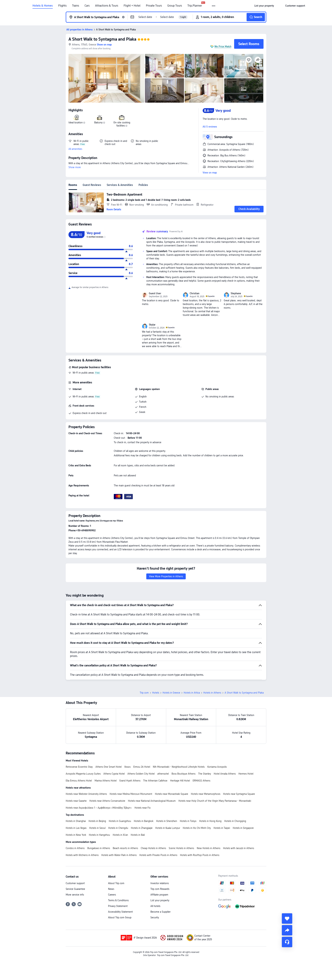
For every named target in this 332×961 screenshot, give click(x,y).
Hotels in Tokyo (188, 821)
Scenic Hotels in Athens (181, 848)
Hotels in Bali (138, 834)
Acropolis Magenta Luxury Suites (83, 773)
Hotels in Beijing (97, 821)
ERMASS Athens (201, 780)
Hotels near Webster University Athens (86, 794)
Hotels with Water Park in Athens (119, 855)
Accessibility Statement (120, 911)
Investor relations (159, 883)
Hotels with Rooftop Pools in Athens (199, 855)
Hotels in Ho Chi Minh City (197, 828)
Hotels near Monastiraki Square (171, 794)
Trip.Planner (194, 5)
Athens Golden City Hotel (141, 773)
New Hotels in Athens (208, 848)
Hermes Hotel (245, 773)
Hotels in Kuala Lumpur (167, 828)
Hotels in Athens (212, 692)
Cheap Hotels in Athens (153, 848)
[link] (264, 6)
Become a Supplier (160, 911)
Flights (62, 5)
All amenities (75, 149)
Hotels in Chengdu (118, 828)
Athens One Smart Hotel (108, 766)
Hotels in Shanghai (76, 821)
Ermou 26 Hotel (141, 766)
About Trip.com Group (119, 917)
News (111, 889)
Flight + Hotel (132, 5)
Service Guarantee (75, 889)
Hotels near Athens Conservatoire (107, 800)
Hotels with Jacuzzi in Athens (238, 848)
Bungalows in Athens (98, 848)
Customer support (75, 883)
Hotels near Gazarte (76, 800)
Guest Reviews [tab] (92, 185)
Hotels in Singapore (243, 828)
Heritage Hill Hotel (180, 780)
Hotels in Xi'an (120, 834)
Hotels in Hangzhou (99, 834)
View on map (210, 172)
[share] (287, 930)
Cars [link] (87, 5)
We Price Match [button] (222, 46)
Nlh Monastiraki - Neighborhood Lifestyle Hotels (179, 766)
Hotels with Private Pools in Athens (158, 855)
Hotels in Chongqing (235, 821)
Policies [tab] (143, 185)
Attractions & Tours (106, 5)
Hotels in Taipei (222, 828)
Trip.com (144, 692)
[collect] (287, 918)
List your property (159, 900)
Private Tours (154, 5)
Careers (112, 894)
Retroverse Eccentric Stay (79, 766)
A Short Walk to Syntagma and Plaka (102, 39)
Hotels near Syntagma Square (239, 794)
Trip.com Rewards (159, 889)
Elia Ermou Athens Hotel (79, 780)
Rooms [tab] (72, 185)
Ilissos (127, 766)
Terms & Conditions (118, 900)
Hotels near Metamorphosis (205, 794)
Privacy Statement (118, 906)
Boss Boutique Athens (183, 773)
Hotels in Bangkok (143, 821)
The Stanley (204, 773)
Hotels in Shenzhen (166, 821)
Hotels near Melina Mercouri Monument (131, 794)
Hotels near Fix (143, 807)
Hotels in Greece (171, 692)
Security (154, 917)
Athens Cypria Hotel (114, 773)
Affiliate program (159, 894)
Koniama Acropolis (217, 766)
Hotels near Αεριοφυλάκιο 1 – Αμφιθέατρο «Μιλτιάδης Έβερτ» (99, 807)
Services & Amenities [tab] (120, 185)
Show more (74, 167)
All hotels (155, 906)
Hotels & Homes (43, 5)
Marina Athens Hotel (106, 780)
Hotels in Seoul (97, 828)
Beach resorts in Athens (125, 848)
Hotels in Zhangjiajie (142, 828)
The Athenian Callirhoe (155, 780)
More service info (75, 894)
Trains (75, 5)
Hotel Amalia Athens (225, 773)
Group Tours (174, 5)
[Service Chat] (287, 942)
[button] (214, 6)
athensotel (163, 773)
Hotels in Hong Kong (210, 821)
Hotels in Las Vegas (76, 828)
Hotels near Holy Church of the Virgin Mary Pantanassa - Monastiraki (214, 800)
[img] (106, 78)
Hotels (155, 692)
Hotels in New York (76, 834)
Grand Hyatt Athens (129, 780)
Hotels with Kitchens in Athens (82, 855)
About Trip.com (116, 883)
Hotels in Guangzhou (120, 821)
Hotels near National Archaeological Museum (152, 800)
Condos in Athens (75, 848)
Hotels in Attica (192, 692)
